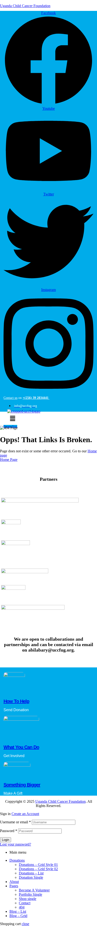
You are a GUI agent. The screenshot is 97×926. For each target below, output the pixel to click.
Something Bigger (22, 784)
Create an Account (25, 814)
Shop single (27, 899)
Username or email (15, 822)
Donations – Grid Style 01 (38, 865)
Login (5, 840)
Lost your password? (15, 844)
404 (21, 907)
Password (8, 831)
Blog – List (17, 911)
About (14, 882)
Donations (17, 860)
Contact (24, 903)
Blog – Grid (18, 916)
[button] (12, 419)
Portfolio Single (30, 894)
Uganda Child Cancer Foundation (25, 6)
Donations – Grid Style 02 (38, 869)
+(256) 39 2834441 (36, 398)
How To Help (16, 701)
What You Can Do (21, 747)
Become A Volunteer (34, 890)
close (25, 924)
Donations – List (31, 873)
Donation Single (31, 877)
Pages (13, 886)
